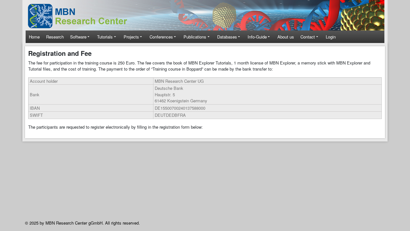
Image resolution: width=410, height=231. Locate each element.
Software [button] (78, 37)
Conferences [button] (161, 37)
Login (331, 37)
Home (34, 37)
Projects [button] (131, 37)
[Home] (81, 16)
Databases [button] (227, 37)
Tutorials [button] (105, 37)
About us (285, 37)
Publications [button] (195, 37)
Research (55, 37)
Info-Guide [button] (257, 37)
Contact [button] (307, 37)
